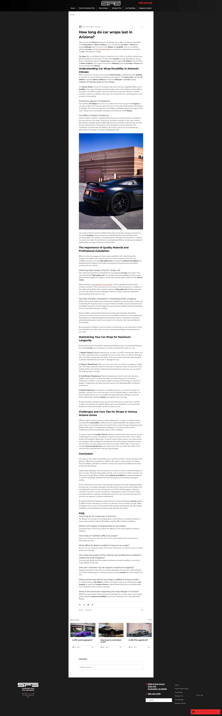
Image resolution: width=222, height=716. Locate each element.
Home (177, 685)
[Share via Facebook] (80, 604)
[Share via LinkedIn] (88, 604)
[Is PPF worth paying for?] (82, 630)
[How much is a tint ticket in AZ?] (111, 630)
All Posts (72, 15)
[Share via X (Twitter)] (84, 604)
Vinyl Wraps (178, 692)
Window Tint (179, 696)
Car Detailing (179, 699)
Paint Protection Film (179, 689)
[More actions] (142, 27)
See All (150, 619)
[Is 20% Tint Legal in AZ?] (139, 630)
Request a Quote (179, 703)
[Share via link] (92, 604)
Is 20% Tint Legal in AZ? (138, 640)
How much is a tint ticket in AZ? (111, 641)
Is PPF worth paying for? (82, 640)
